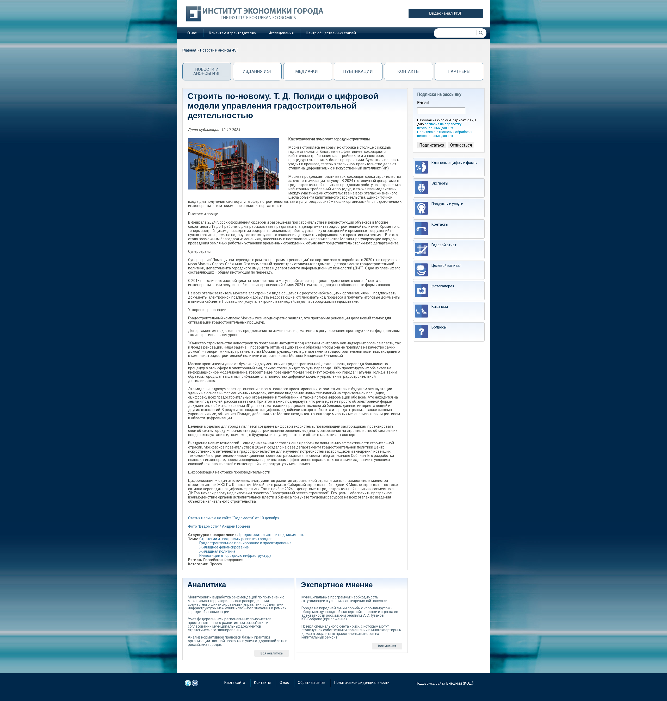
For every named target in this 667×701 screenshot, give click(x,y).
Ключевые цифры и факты (454, 163)
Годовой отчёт (443, 245)
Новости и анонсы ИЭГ (219, 50)
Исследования (281, 33)
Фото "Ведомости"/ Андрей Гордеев (219, 526)
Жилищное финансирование (224, 547)
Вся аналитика (272, 653)
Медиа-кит (307, 71)
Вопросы (439, 327)
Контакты (408, 71)
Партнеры (459, 71)
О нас (192, 33)
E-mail (423, 103)
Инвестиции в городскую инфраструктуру (235, 555)
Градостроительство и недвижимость (271, 535)
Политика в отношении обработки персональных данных (444, 134)
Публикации (358, 71)
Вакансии (439, 307)
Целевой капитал (446, 265)
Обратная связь (311, 682)
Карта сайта (234, 682)
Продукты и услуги (447, 204)
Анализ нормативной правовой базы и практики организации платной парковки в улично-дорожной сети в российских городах (237, 641)
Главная (189, 50)
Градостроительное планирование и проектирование (245, 543)
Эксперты (439, 183)
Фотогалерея (442, 286)
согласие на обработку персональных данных (439, 126)
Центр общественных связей (331, 33)
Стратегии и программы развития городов (236, 539)
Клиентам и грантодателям (232, 33)
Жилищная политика (217, 551)
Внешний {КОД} (459, 683)
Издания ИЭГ (257, 71)
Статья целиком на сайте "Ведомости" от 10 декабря (233, 518)
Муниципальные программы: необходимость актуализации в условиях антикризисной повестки (344, 599)
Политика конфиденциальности (362, 682)
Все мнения (387, 646)
